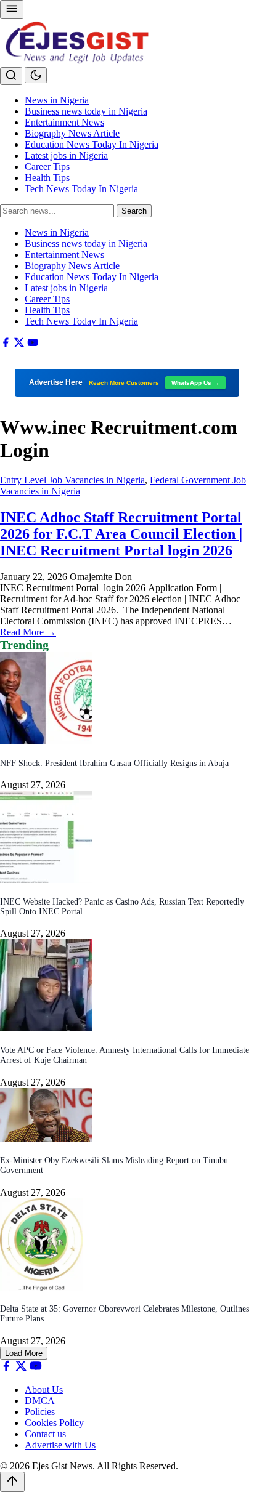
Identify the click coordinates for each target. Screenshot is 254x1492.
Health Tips (47, 177)
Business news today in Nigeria (86, 111)
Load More (24, 1353)
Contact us (45, 1434)
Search (134, 211)
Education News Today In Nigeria (91, 144)
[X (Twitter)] (20, 344)
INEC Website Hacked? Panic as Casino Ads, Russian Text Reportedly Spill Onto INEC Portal (122, 906)
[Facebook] (7, 344)
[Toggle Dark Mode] (36, 75)
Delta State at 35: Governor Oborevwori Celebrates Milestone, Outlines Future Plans (124, 1313)
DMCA (40, 1400)
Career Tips (47, 166)
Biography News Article (72, 133)
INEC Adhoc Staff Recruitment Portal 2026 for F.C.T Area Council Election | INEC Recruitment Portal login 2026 (121, 533)
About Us (44, 1389)
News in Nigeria (57, 100)
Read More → (28, 632)
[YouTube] (32, 344)
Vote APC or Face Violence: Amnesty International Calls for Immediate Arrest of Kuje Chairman (124, 1055)
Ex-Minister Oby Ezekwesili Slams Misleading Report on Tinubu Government (114, 1165)
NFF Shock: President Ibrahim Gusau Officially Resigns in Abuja (114, 763)
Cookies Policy (54, 1422)
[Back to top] (12, 1482)
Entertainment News (64, 122)
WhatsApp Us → (195, 382)
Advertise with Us (60, 1445)
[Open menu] (11, 9)
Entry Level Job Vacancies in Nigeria (72, 480)
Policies (40, 1411)
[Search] (11, 76)
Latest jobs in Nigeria (66, 155)
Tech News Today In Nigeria (81, 188)
